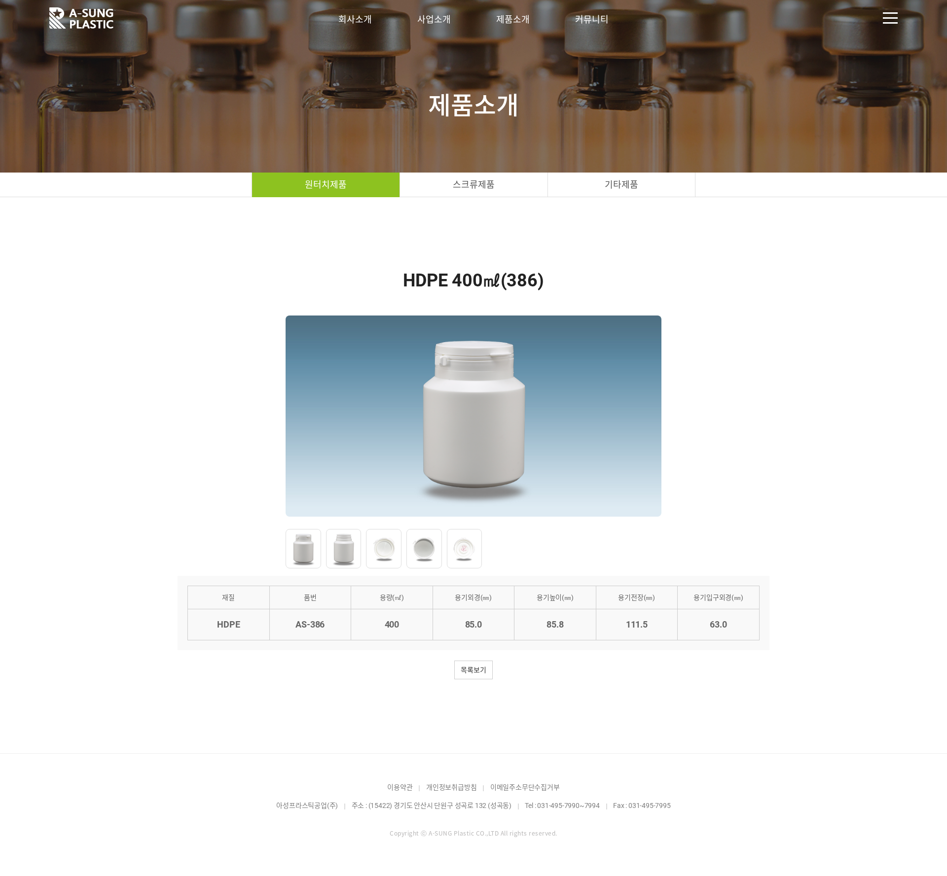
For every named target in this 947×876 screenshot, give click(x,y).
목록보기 (473, 670)
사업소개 (433, 19)
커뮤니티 (591, 19)
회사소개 (354, 19)
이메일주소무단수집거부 (525, 787)
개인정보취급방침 (451, 787)
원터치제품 (325, 184)
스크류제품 (473, 184)
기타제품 (621, 184)
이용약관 (399, 787)
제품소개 (512, 19)
